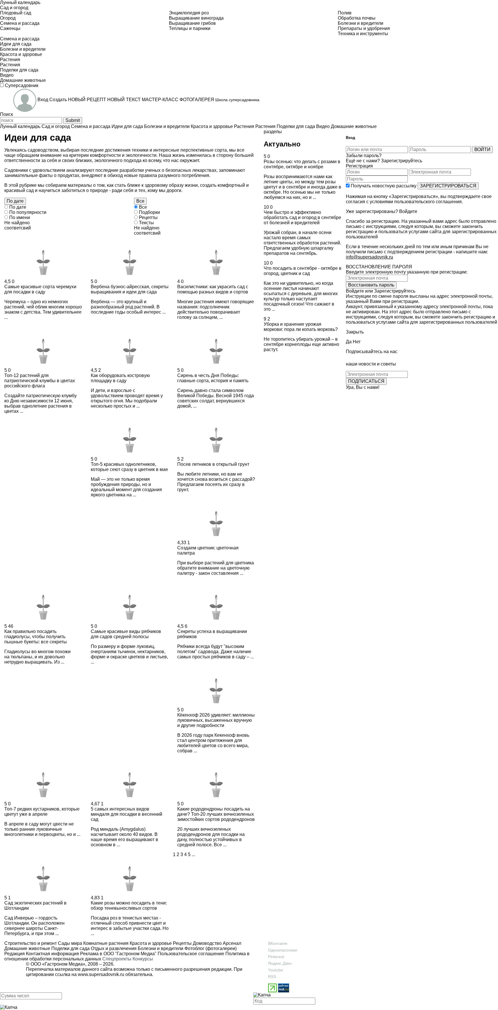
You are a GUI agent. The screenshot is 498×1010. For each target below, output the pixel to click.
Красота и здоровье (150, 943)
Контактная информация (52, 953)
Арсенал (231, 943)
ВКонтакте (277, 943)
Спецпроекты (116, 958)
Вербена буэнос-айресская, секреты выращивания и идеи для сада (130, 289)
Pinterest (276, 956)
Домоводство (207, 943)
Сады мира (69, 943)
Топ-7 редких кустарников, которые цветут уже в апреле (42, 812)
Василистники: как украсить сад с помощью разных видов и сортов (212, 289)
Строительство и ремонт (30, 943)
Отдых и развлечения (113, 948)
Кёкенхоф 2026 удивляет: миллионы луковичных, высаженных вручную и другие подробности (216, 720)
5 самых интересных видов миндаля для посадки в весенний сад (126, 814)
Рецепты (182, 943)
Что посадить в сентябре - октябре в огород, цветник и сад (303, 271)
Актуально (282, 144)
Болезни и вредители (160, 948)
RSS (272, 976)
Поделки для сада (70, 948)
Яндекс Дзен (280, 963)
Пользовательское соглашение (191, 953)
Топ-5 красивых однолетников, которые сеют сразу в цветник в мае (129, 467)
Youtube (275, 970)
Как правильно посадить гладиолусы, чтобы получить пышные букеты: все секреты (35, 636)
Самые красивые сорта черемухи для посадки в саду (40, 289)
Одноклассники (282, 950)
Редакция (14, 953)
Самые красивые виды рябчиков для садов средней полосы (126, 634)
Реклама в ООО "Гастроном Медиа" (118, 953)
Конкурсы (143, 958)
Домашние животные (27, 948)
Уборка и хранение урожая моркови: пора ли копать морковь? (301, 327)
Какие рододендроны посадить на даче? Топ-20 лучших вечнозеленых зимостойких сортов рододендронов (216, 814)
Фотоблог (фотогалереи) (210, 948)
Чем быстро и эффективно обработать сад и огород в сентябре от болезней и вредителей (302, 217)
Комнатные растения (105, 943)
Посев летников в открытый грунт (213, 464)
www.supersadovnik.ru (101, 974)
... (193, 854)
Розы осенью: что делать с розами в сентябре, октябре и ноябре (302, 164)
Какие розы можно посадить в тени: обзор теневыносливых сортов (129, 905)
